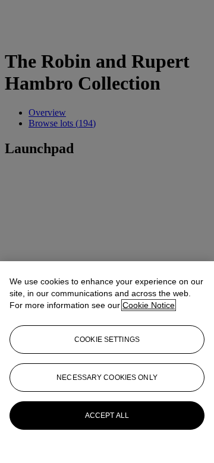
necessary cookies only (107, 377)
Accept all (107, 415)
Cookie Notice (148, 305)
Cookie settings (107, 339)
